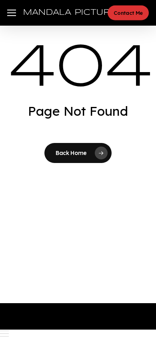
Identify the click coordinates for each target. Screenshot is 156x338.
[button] (11, 13)
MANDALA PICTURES (72, 12)
